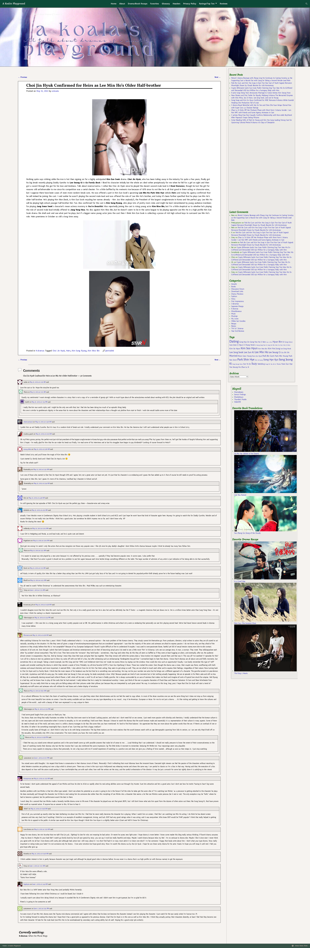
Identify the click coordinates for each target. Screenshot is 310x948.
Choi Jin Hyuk (59, 350)
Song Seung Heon (237, 364)
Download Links (237, 291)
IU (283, 342)
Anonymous (27, 778)
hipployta (26, 884)
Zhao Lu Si (245, 367)
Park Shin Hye (245, 359)
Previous (22, 77)
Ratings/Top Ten (207, 3)
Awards (234, 284)
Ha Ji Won (262, 342)
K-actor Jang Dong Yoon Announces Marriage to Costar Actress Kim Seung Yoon (261, 93)
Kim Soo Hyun (249, 348)
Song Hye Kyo (270, 359)
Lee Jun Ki (249, 352)
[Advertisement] (247, 168)
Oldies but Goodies (238, 321)
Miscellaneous (236, 311)
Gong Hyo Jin (244, 342)
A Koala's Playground (14, 3)
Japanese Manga (237, 306)
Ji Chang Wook (249, 345)
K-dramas (40, 350)
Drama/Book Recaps (137, 3)
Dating (234, 341)
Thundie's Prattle (240, 399)
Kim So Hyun (234, 349)
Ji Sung (257, 345)
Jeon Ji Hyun (238, 345)
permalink (109, 350)
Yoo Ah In (273, 364)
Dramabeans (238, 392)
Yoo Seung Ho (235, 367)
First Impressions (237, 301)
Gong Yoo (253, 342)
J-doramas (235, 304)
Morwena (26, 635)
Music (233, 314)
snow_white (27, 449)
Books (233, 287)
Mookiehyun (238, 397)
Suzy (254, 363)
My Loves (234, 319)
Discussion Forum (237, 289)
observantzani (28, 422)
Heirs (68, 350)
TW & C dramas (237, 328)
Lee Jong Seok (236, 352)
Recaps (233, 324)
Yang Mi (267, 364)
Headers (176, 3)
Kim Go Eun (279, 345)
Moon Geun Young (245, 356)
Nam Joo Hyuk (257, 356)
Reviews (223, 3)
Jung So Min (271, 345)
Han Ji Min (269, 342)
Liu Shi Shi (285, 352)
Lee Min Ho (261, 352)
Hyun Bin (277, 341)
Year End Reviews (237, 331)
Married (233, 355)
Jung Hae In (263, 345)
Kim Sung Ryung (79, 350)
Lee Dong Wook (285, 349)
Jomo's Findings (240, 394)
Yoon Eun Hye (286, 364)
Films (233, 299)
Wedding (261, 364)
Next (218, 77)
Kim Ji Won (286, 345)
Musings (234, 316)
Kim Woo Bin (93, 350)
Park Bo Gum (268, 356)
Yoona (279, 364)
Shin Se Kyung (259, 360)
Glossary (166, 3)
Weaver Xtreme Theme (301, 946)
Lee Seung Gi (275, 352)
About (122, 3)
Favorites (154, 3)
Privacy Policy (189, 3)
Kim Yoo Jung (274, 348)
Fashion (234, 296)
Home (113, 3)
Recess (233, 326)
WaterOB (237, 402)
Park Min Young (281, 356)
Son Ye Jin (247, 364)
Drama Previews (237, 294)
